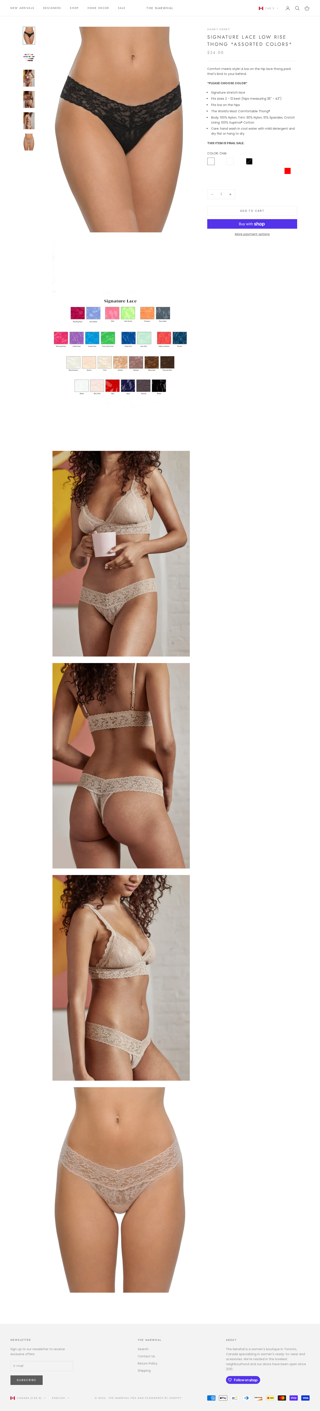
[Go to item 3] (29, 78)
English (58, 1398)
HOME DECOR (98, 8)
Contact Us (146, 1356)
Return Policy (147, 1363)
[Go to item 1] (29, 36)
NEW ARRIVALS (22, 8)
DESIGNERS (52, 8)
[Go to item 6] (29, 142)
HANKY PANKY (218, 29)
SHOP (74, 8)
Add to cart (252, 211)
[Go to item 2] (29, 57)
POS (133, 1398)
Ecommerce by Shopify (163, 1398)
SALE (122, 8)
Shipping (144, 1370)
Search (143, 1349)
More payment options (252, 234)
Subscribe (26, 1380)
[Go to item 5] (29, 121)
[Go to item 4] (29, 99)
